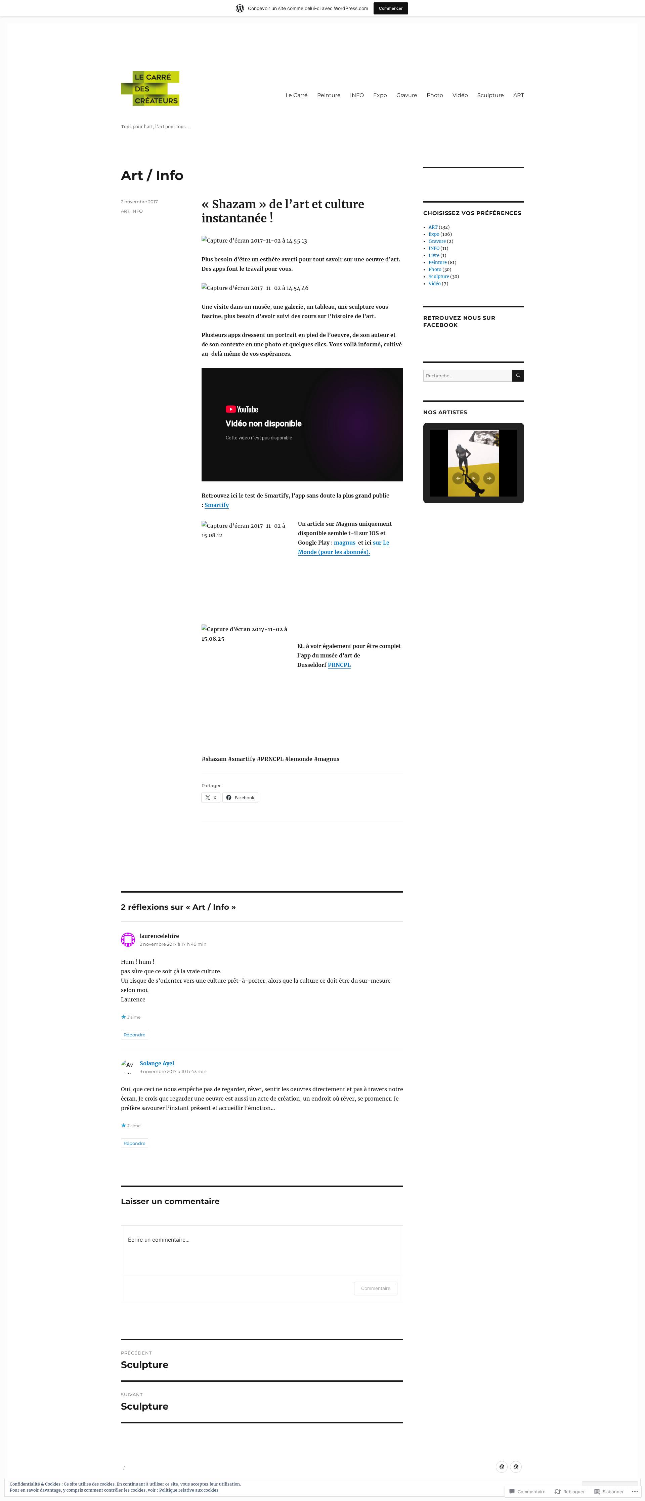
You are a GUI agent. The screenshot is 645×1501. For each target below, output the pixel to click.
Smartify (217, 505)
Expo (380, 95)
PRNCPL (339, 664)
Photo (435, 95)
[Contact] (516, 1467)
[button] (458, 478)
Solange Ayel (157, 1063)
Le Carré (297, 95)
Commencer (391, 8)
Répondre (134, 1034)
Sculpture (490, 95)
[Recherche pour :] (467, 376)
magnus (346, 542)
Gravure (406, 95)
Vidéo (460, 95)
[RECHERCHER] (518, 376)
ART (518, 95)
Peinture (329, 95)
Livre (434, 255)
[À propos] (502, 1467)
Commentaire (375, 1288)
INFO (357, 95)
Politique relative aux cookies (188, 1490)
